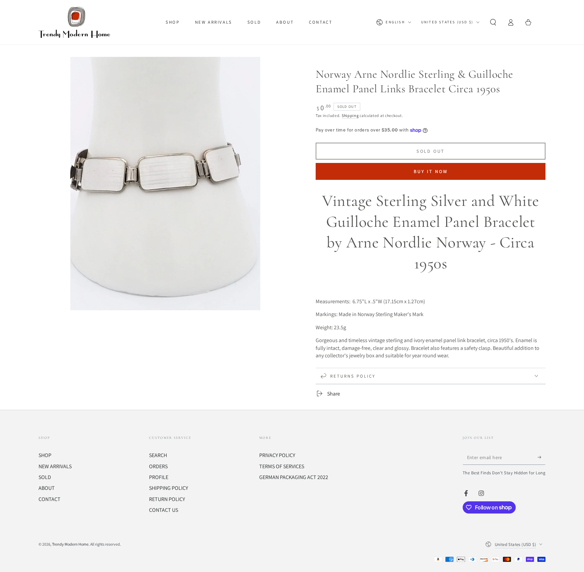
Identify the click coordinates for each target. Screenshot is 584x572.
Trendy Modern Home (70, 544)
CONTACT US (163, 510)
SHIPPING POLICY (168, 488)
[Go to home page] (76, 22)
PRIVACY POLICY (277, 455)
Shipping (350, 115)
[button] (493, 22)
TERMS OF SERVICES (281, 466)
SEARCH (158, 455)
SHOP (45, 455)
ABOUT (47, 488)
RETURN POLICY (167, 499)
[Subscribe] (541, 457)
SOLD (45, 477)
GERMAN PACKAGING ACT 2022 (293, 477)
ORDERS (158, 466)
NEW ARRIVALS (55, 466)
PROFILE (158, 477)
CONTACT (49, 499)
